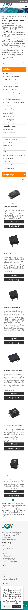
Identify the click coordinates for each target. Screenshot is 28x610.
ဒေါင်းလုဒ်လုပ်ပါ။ (7, 556)
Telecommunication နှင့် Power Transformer (12, 155)
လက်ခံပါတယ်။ (16, 606)
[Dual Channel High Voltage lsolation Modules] (14, 367)
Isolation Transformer (9, 168)
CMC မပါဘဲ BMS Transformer (11, 476)
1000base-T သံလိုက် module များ (11, 79)
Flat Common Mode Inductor (10, 139)
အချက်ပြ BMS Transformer (10, 206)
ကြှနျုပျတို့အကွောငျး (8, 548)
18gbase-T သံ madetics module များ (12, 92)
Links (4, 569)
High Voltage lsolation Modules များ (12, 253)
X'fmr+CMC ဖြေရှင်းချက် (9, 116)
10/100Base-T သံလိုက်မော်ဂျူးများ (11, 76)
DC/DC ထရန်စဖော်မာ (8, 158)
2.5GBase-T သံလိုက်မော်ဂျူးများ (11, 83)
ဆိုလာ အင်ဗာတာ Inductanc (10, 126)
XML (4, 576)
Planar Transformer (8, 129)
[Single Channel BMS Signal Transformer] (14, 423)
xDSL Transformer (8, 161)
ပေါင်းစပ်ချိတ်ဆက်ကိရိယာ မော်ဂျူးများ (11, 99)
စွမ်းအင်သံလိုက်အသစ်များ (18, 16)
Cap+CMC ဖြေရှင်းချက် (9, 119)
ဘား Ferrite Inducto (8, 145)
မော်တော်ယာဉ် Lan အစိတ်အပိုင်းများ (12, 96)
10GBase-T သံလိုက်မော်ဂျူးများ (11, 89)
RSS (4, 574)
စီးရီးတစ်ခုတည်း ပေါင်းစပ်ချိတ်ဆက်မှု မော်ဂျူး (14, 102)
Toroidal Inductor (8, 142)
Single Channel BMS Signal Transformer (13, 425)
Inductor (5, 135)
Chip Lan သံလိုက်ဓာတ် (8, 113)
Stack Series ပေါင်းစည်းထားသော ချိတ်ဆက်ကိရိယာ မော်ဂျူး (14, 109)
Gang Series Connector (9, 105)
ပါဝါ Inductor (7, 152)
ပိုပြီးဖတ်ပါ (14, 221)
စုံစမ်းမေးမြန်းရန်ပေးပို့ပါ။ (14, 226)
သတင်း (5, 553)
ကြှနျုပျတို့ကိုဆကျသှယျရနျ (10, 561)
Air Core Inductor (8, 148)
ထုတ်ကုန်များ (8, 16)
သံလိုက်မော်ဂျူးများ (7, 73)
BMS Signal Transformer (7, 18)
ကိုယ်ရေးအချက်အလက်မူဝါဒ (12, 603)
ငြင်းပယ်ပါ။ (6, 606)
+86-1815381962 (8, 537)
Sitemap (5, 571)
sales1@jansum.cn (11, 539)
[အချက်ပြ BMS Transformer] (14, 204)
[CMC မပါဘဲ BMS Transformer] (14, 473)
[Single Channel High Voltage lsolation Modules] (14, 304)
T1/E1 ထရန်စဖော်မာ (8, 165)
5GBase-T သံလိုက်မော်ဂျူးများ (11, 86)
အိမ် (3, 16)
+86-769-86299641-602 (9, 535)
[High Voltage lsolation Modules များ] (14, 251)
